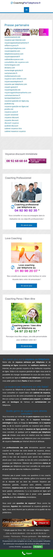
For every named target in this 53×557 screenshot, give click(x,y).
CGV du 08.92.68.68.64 (15, 533)
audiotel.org (9, 104)
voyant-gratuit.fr (11, 87)
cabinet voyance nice (13, 128)
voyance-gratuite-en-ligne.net (17, 106)
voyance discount (12, 117)
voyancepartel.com (12, 51)
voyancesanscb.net (12, 37)
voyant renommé (11, 115)
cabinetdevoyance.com (14, 59)
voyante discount (11, 120)
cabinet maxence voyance (15, 131)
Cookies (6, 536)
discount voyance (12, 123)
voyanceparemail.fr (12, 56)
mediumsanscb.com (12, 76)
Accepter (38, 547)
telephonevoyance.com (14, 54)
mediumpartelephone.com (15, 48)
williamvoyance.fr (11, 45)
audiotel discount (11, 126)
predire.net (9, 109)
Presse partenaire (29, 536)
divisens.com (10, 68)
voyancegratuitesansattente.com (18, 93)
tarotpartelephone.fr (13, 98)
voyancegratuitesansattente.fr (17, 43)
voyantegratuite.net (12, 90)
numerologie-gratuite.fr (14, 70)
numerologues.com (12, 65)
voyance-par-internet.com (15, 40)
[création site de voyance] (26, 523)
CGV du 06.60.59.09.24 (36, 533)
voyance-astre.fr (11, 112)
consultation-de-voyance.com (17, 62)
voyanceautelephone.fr (14, 81)
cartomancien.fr (11, 73)
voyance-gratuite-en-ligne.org (17, 101)
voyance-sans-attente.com (15, 79)
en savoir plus (26, 547)
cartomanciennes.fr (12, 95)
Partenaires (15, 536)
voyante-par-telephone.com (16, 84)
